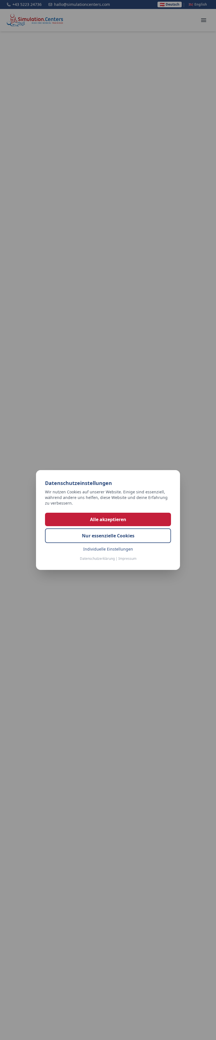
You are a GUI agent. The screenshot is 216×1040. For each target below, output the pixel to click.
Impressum (127, 558)
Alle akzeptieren (108, 519)
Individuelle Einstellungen (108, 549)
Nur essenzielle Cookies (108, 536)
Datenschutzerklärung (97, 558)
